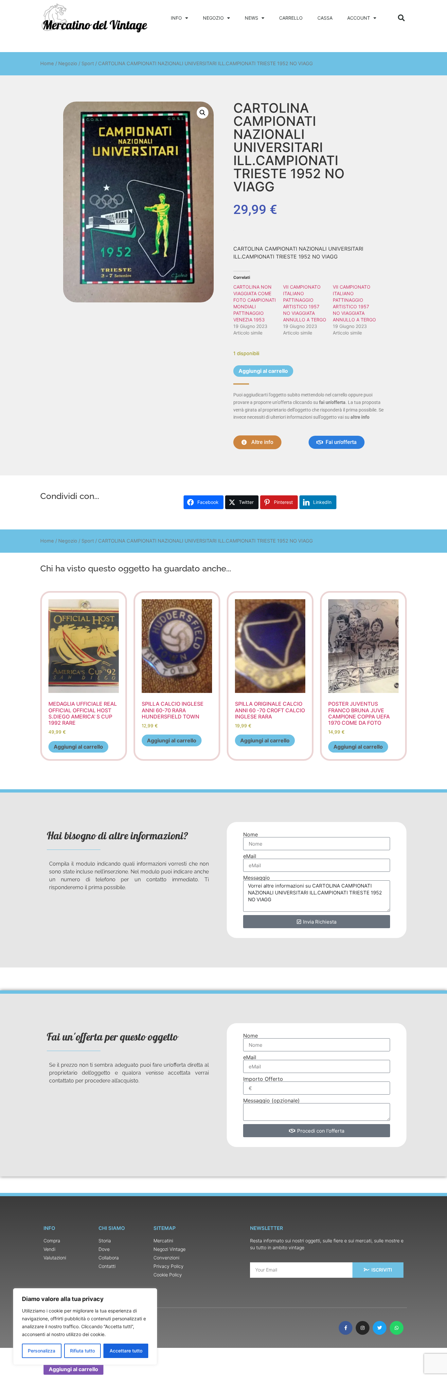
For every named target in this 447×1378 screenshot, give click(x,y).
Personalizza (41, 1350)
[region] (85, 1326)
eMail (249, 856)
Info (176, 18)
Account (358, 18)
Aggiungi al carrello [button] (78, 746)
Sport (87, 64)
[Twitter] (379, 1328)
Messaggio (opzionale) (271, 1100)
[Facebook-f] (345, 1328)
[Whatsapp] (396, 1328)
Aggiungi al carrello (263, 371)
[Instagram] (362, 1328)
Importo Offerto (263, 1078)
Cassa (324, 18)
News (251, 18)
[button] (401, 18)
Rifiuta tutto (82, 1350)
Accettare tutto (126, 1350)
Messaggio (256, 877)
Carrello (291, 18)
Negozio (213, 18)
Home (47, 64)
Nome (250, 834)
